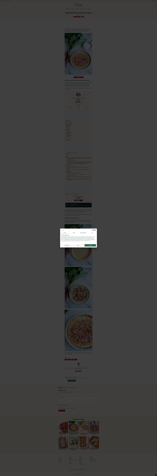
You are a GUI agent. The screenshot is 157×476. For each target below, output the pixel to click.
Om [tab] (92, 232)
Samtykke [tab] (64, 232)
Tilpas (78, 245)
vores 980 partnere (65, 236)
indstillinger (93, 239)
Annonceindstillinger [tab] (83, 232)
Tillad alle (90, 245)
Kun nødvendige (66, 245)
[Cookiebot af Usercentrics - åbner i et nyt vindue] (92, 230)
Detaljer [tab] (74, 232)
